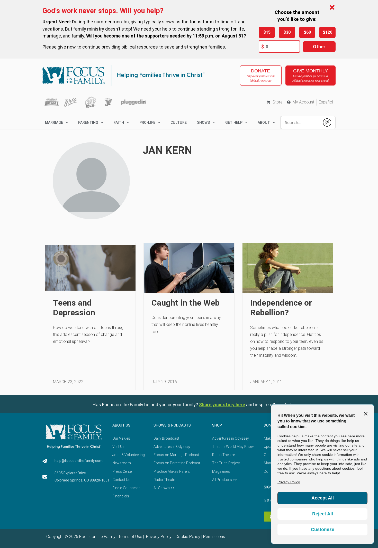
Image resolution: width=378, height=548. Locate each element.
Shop (217, 425)
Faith (119, 122)
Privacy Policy (158, 536)
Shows (203, 122)
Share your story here (222, 404)
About (264, 122)
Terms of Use (130, 536)
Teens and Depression (74, 307)
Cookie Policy (187, 536)
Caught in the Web (185, 303)
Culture (178, 122)
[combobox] (300, 122)
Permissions (214, 536)
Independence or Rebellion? (281, 307)
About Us (121, 425)
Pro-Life (147, 122)
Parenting (88, 122)
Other (319, 46)
